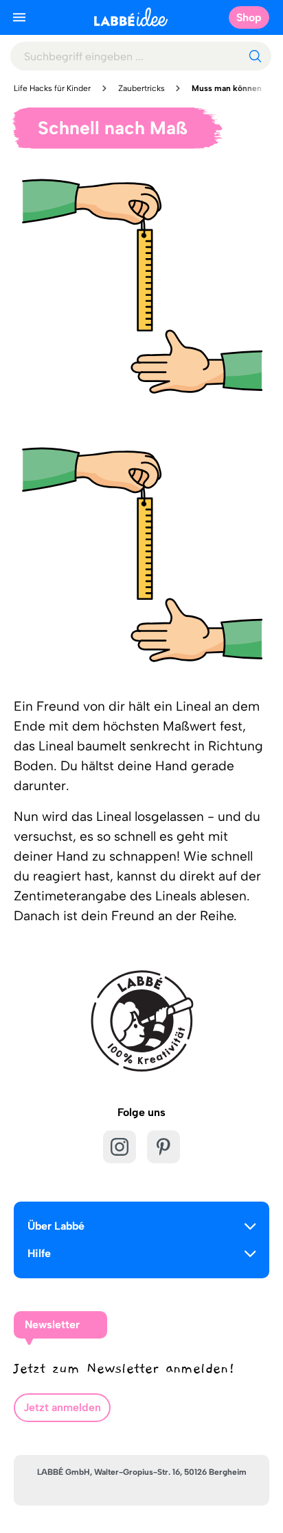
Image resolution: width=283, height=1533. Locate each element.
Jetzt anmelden (62, 1407)
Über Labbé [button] (55, 1225)
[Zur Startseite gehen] (130, 17)
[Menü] (19, 17)
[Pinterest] (163, 1146)
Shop (249, 17)
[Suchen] (254, 56)
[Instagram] (119, 1146)
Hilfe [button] (39, 1253)
